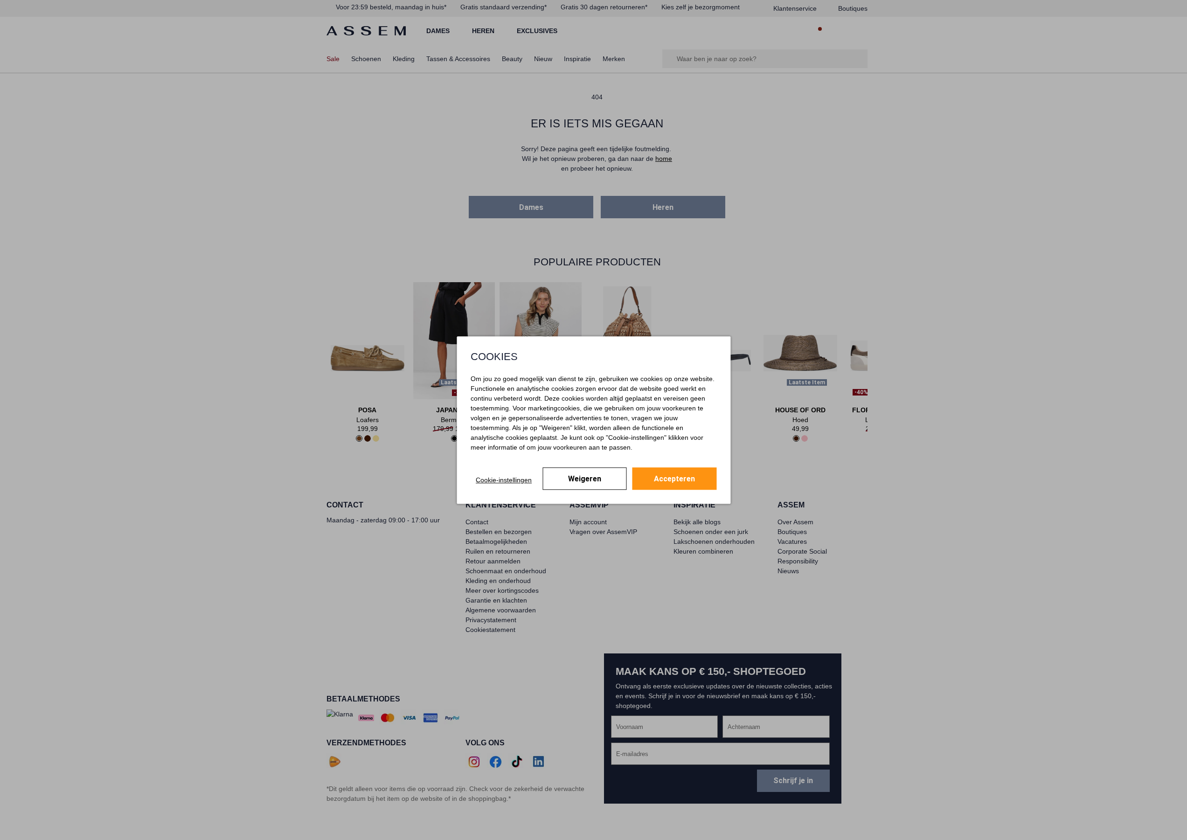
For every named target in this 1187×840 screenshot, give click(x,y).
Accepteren (674, 478)
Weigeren (584, 478)
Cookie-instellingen (504, 480)
